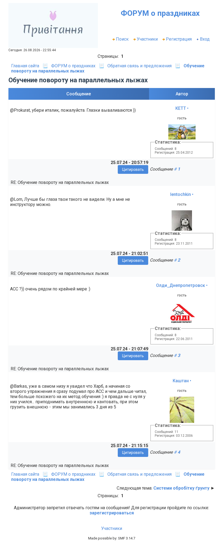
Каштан (181, 380)
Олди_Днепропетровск (180, 285)
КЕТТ (180, 108)
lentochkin (180, 194)
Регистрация (179, 39)
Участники (147, 39)
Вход (205, 39)
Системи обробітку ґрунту (181, 488)
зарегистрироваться (111, 512)
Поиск (122, 39)
